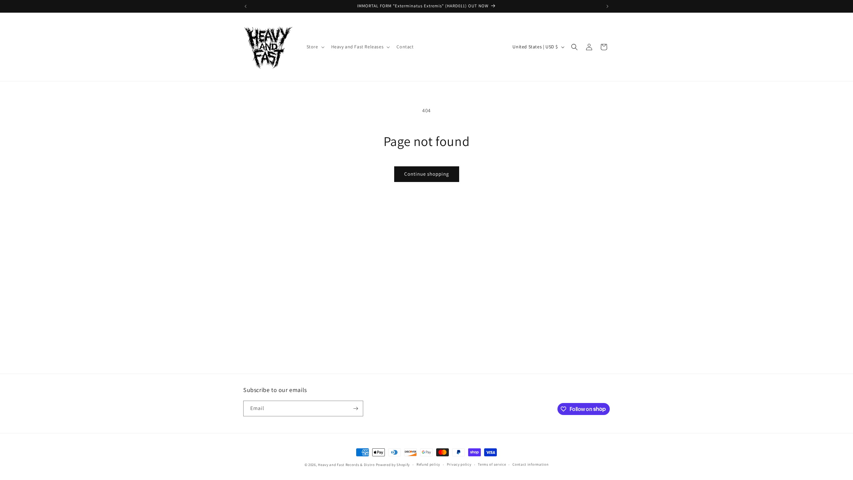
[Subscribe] (355, 408)
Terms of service (492, 464)
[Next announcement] (607, 6)
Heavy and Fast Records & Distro (346, 464)
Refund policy (428, 464)
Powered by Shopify (393, 464)
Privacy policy (459, 464)
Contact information (530, 464)
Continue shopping (426, 174)
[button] (315, 47)
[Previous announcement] (245, 6)
